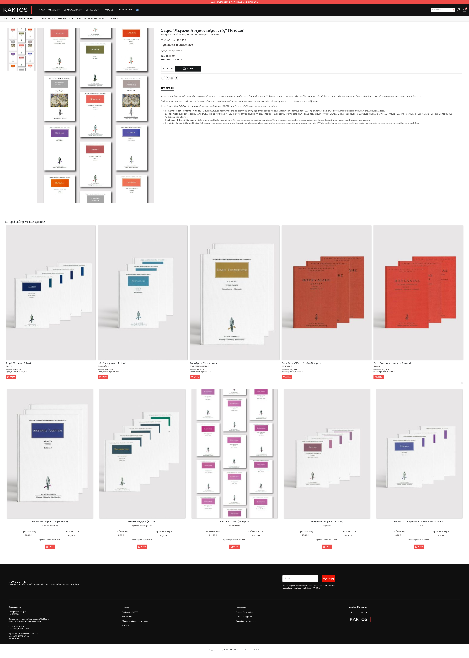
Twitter (168, 78)
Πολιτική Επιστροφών (244, 612)
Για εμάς (125, 608)
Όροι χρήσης (241, 608)
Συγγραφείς (91, 9)
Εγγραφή (328, 578)
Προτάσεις (108, 9)
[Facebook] (351, 612)
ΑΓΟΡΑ (190, 68)
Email (176, 78)
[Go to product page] (51, 292)
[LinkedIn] (362, 612)
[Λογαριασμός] (459, 9)
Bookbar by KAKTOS (130, 612)
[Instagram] (356, 612)
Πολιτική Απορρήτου (244, 616)
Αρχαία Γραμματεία (48, 9)
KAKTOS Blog (127, 616)
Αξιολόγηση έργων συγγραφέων (135, 621)
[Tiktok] (367, 612)
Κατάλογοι (126, 625)
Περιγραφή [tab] (167, 88)
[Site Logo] (17, 10)
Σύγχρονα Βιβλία (72, 9)
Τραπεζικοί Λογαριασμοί (246, 621)
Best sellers (125, 9)
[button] (453, 10)
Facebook (163, 78)
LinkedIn (172, 78)
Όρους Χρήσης (318, 585)
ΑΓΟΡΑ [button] (12, 377)
